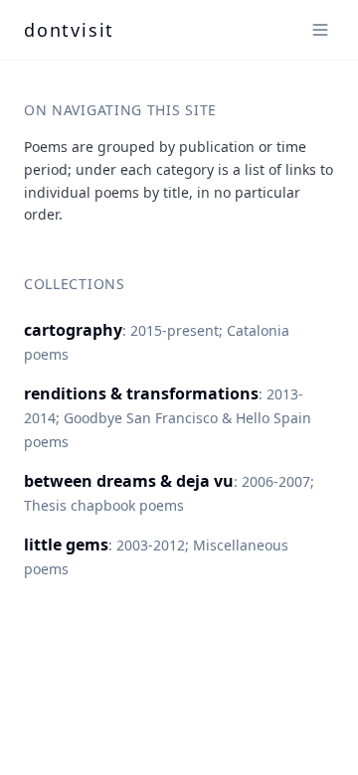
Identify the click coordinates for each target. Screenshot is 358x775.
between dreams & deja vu (129, 481)
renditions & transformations (141, 393)
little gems (66, 544)
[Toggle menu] (320, 30)
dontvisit (69, 30)
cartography (73, 330)
